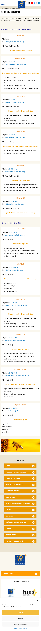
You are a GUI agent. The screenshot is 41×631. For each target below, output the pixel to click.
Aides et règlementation (13, 491)
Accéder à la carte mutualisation (16, 522)
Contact (8, 528)
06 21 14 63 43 (13, 169)
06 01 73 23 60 (13, 62)
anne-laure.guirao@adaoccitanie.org (16, 235)
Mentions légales (11, 535)
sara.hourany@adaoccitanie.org (15, 137)
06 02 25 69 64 (13, 267)
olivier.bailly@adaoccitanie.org (14, 204)
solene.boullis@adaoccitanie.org (15, 172)
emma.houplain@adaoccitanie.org (15, 340)
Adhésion (8, 510)
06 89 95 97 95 (13, 408)
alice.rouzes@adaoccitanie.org (14, 102)
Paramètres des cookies (20, 624)
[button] (38, 601)
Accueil (6, 8)
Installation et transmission (14, 484)
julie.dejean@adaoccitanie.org (14, 42)
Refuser (20, 618)
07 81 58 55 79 (13, 373)
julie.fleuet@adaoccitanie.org (14, 270)
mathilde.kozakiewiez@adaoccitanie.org (17, 375)
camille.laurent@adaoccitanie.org (15, 64)
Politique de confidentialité (20, 628)
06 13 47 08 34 (13, 135)
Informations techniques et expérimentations (19, 503)
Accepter (20, 613)
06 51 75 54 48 (13, 99)
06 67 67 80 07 (13, 338)
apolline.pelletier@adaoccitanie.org (16, 305)
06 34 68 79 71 (13, 303)
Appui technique (10, 497)
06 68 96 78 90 (13, 201)
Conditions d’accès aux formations (16, 472)
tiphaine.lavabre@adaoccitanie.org (15, 411)
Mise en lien (9, 516)
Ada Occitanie (20, 8)
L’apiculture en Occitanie (13, 478)
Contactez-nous (8, 573)
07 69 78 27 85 (13, 232)
